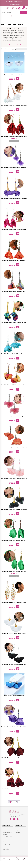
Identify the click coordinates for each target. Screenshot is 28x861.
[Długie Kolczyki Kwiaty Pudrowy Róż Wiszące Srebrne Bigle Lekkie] (17, 482)
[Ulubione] (17, 8)
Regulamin (4, 834)
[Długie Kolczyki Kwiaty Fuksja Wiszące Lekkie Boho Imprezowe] (17, 233)
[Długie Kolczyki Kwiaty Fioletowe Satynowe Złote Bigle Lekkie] (17, 202)
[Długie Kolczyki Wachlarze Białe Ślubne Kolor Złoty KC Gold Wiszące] (17, 637)
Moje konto (17, 832)
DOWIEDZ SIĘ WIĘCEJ (14, 576)
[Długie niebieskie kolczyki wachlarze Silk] (17, 700)
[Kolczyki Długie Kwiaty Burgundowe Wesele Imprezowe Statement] (17, 793)
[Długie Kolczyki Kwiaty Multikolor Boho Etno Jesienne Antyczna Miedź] (17, 389)
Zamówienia (17, 829)
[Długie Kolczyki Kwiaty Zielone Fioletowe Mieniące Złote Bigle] (17, 513)
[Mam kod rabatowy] (19, 8)
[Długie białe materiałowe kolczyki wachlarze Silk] (17, 78)
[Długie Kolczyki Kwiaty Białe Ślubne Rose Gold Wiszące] (17, 109)
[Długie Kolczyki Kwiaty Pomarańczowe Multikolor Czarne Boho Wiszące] (17, 451)
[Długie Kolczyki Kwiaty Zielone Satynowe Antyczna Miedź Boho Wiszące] (17, 544)
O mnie (4, 829)
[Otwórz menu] (2, 8)
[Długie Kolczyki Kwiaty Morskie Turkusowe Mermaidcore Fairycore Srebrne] (17, 358)
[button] (14, 45)
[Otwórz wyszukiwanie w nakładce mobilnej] (14, 12)
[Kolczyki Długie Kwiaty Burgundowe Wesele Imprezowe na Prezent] (17, 762)
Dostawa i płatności (18, 16)
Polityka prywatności (7, 836)
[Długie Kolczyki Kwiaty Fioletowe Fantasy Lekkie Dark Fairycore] (17, 171)
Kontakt (4, 830)
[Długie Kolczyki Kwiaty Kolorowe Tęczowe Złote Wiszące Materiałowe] (17, 327)
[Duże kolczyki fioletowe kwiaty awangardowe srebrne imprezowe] (17, 731)
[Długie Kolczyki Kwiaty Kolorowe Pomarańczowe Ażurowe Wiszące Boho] (17, 264)
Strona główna (6, 16)
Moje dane (17, 830)
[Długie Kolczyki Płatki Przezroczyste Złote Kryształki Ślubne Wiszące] (17, 606)
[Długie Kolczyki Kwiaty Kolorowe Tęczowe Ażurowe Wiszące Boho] (17, 295)
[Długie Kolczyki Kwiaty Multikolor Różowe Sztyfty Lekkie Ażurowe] (17, 420)
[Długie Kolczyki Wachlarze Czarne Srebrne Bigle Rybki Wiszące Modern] (17, 668)
